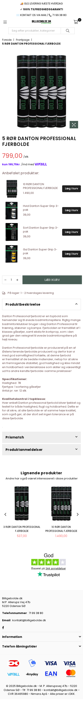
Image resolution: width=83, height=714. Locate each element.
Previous (5, 514)
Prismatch (15, 437)
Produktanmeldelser (24, 449)
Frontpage (22, 40)
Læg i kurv (71, 188)
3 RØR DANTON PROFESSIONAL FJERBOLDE (21, 529)
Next (77, 514)
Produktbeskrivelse (23, 304)
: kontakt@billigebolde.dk (28, 620)
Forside (6, 40)
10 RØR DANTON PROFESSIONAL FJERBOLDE (61, 529)
